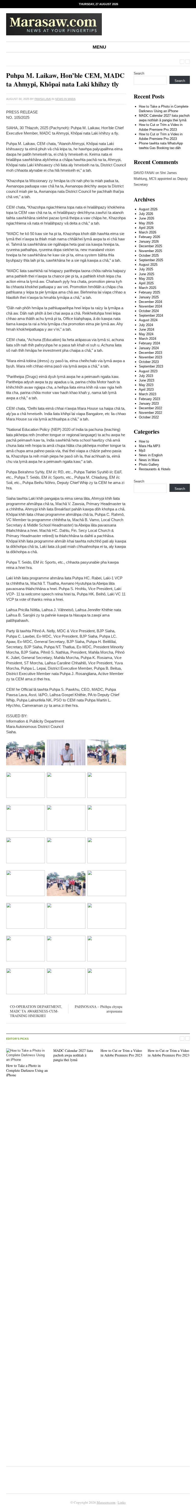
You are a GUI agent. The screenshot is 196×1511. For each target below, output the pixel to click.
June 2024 (146, 329)
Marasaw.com (106, 1502)
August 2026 (148, 209)
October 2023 (149, 362)
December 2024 (150, 302)
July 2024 (146, 325)
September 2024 (151, 315)
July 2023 (146, 376)
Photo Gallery (149, 464)
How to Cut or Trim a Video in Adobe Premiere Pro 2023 (121, 1053)
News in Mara (65, 98)
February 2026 (149, 237)
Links (122, 1502)
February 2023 (149, 399)
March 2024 (147, 339)
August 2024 (148, 320)
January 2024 (149, 348)
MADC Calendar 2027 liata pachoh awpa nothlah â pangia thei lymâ (73, 1055)
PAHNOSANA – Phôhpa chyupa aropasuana (98, 1009)
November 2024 (150, 306)
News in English (151, 455)
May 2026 (146, 223)
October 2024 (149, 311)
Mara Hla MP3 (149, 446)
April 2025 (146, 283)
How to (144, 441)
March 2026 (147, 232)
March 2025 (147, 288)
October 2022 (149, 417)
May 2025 (146, 279)
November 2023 (150, 357)
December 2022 (150, 408)
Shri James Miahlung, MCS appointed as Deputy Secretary (161, 179)
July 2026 (146, 214)
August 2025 (148, 265)
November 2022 (150, 413)
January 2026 (149, 241)
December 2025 (150, 246)
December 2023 (150, 353)
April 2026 (146, 228)
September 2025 (151, 260)
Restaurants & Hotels (154, 469)
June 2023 (146, 380)
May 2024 (146, 334)
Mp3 (142, 450)
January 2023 (149, 403)
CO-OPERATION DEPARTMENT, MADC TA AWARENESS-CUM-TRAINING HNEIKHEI (36, 1011)
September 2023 (151, 366)
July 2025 (146, 269)
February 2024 (149, 343)
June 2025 (146, 274)
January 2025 (149, 297)
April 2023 (146, 389)
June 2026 (146, 218)
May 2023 (146, 385)
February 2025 (149, 292)
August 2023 (148, 371)
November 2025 (150, 251)
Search (139, 73)
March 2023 (147, 394)
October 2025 (149, 255)
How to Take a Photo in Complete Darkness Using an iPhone (27, 1070)
